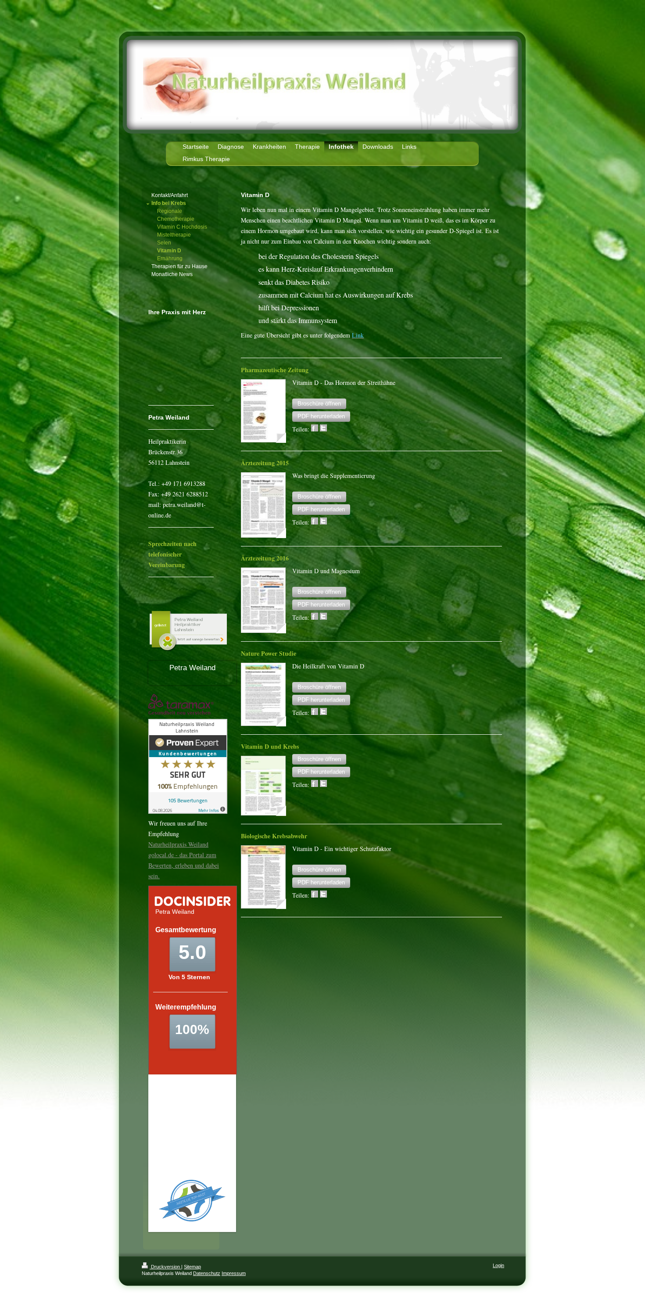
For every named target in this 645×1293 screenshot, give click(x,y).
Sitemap (192, 1266)
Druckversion (165, 1266)
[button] (319, 404)
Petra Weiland (192, 668)
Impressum (234, 1273)
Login (498, 1265)
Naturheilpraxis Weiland (178, 844)
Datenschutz (206, 1273)
